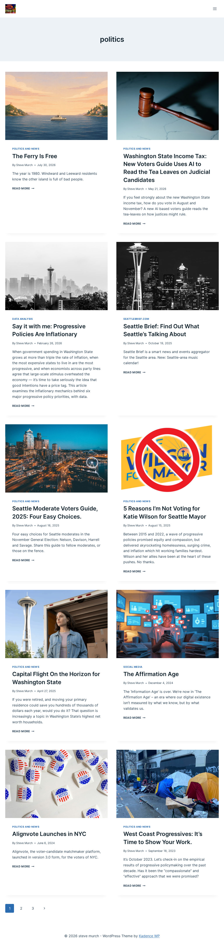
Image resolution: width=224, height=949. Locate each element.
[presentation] (56, 106)
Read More (23, 188)
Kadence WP (149, 936)
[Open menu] (215, 8)
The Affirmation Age (151, 674)
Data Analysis (22, 318)
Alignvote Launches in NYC (49, 833)
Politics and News (25, 148)
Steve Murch (24, 165)
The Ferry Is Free (34, 156)
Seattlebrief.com (136, 318)
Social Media (132, 666)
